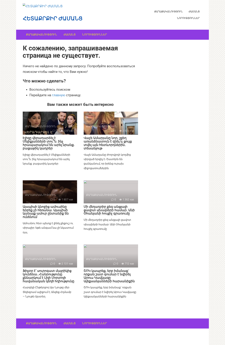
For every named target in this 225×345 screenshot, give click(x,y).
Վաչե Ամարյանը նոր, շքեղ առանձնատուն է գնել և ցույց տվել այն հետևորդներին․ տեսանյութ (108, 143)
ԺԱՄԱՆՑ (194, 11)
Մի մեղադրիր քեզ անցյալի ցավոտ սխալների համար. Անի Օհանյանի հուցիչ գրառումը (109, 210)
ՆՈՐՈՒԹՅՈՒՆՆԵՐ (188, 18)
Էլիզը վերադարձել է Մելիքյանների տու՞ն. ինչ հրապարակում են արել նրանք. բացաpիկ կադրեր (49, 143)
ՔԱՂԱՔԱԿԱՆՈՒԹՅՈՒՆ (168, 11)
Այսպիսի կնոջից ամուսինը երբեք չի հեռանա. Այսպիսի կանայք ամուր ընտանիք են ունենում (46, 212)
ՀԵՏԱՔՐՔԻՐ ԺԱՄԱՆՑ (53, 18)
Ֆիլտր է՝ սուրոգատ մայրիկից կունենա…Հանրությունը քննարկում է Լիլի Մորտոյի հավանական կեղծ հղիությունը (48, 276)
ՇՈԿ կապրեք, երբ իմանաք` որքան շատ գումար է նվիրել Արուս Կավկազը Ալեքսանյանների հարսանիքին (109, 276)
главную (58, 95)
